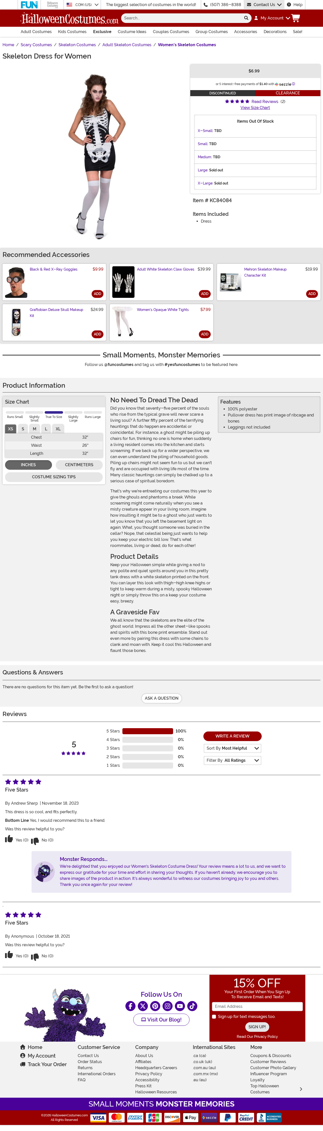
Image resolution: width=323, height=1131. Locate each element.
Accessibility (147, 1079)
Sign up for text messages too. (247, 1016)
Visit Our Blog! (164, 1020)
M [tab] (34, 429)
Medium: (205, 157)
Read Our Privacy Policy (257, 1036)
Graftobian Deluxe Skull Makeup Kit (56, 313)
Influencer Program (268, 1073)
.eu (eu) (200, 1079)
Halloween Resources (156, 1092)
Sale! (297, 31)
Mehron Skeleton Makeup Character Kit (265, 272)
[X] (143, 1006)
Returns (85, 1067)
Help (298, 4)
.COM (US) (84, 5)
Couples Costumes (171, 31)
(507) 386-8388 (225, 4)
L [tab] (46, 429)
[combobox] (181, 18)
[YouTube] (180, 1006)
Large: (203, 170)
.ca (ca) (199, 1055)
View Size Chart (255, 107)
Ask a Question (161, 698)
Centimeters (79, 464)
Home (35, 1047)
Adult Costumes (36, 31)
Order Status (90, 1061)
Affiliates (143, 1061)
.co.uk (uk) (202, 1061)
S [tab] (23, 429)
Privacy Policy (148, 1073)
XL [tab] (58, 429)
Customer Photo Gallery (273, 1067)
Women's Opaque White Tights (163, 310)
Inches (28, 464)
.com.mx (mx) (205, 1073)
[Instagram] (168, 1006)
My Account (42, 1056)
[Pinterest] (155, 1006)
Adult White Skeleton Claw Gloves (165, 269)
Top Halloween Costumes (264, 1089)
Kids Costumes (72, 31)
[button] (272, 18)
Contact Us (264, 4)
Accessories (245, 31)
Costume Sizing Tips (54, 477)
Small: (203, 144)
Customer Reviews (268, 1061)
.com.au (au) (204, 1067)
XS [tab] (10, 429)
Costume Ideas (132, 31)
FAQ (82, 1079)
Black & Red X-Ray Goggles (53, 269)
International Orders (97, 1073)
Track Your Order (47, 1064)
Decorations (275, 31)
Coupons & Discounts (270, 1055)
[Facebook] (130, 1006)
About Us (144, 1055)
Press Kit (143, 1086)
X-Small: (205, 131)
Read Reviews (265, 101)
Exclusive (102, 31)
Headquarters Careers (156, 1067)
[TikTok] (192, 1006)
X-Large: (205, 183)
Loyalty (257, 1079)
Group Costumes (212, 31)
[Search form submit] (246, 18)
